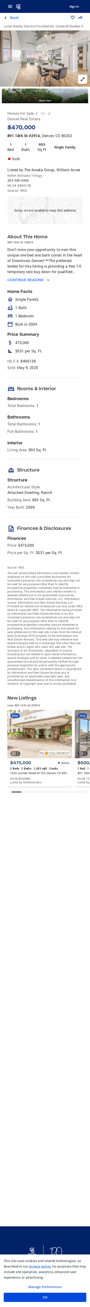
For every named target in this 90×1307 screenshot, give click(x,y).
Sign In (74, 6)
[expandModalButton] (82, 79)
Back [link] (14, 17)
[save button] (72, 17)
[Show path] (43, 113)
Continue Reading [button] (25, 280)
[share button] (80, 17)
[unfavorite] (66, 715)
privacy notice (40, 1266)
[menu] (11, 6)
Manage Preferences (45, 1287)
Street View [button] (45, 100)
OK (45, 1297)
